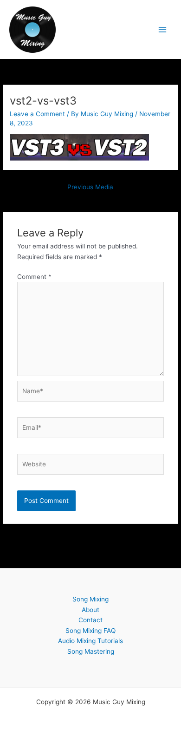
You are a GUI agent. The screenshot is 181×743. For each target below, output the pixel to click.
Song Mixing (90, 599)
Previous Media (90, 187)
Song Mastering (90, 651)
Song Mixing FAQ (90, 630)
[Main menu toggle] (162, 29)
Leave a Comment (37, 114)
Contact (90, 620)
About (90, 609)
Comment (34, 276)
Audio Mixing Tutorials (90, 640)
